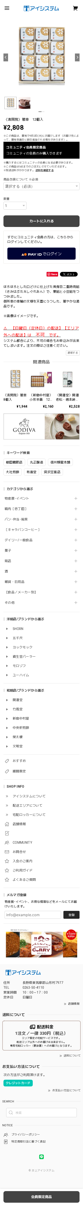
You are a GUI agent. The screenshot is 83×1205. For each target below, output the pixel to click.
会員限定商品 (41, 1197)
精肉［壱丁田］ (16, 509)
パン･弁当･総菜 (16, 519)
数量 (6, 199)
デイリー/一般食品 (19, 540)
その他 (10, 602)
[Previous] (5, 57)
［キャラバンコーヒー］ (23, 530)
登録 (71, 915)
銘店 (8, 561)
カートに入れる (42, 221)
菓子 (8, 550)
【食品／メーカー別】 (21, 592)
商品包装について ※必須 (20, 179)
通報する (73, 352)
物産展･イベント (17, 498)
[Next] (77, 57)
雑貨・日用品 (14, 582)
